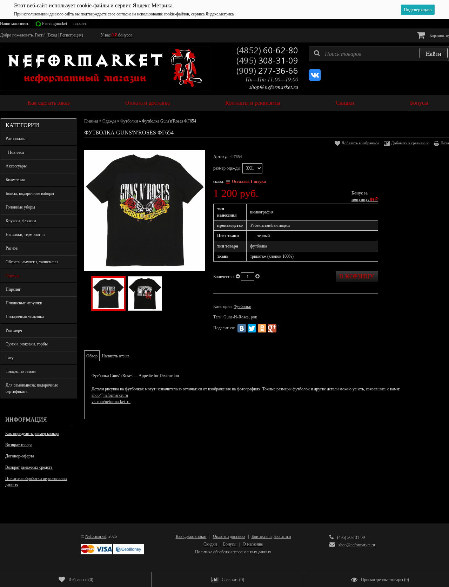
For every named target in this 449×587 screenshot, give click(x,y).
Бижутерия (15, 179)
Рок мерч (14, 330)
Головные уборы (20, 207)
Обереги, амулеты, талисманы (32, 261)
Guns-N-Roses (236, 317)
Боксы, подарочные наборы (30, 193)
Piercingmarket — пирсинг (64, 23)
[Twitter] (252, 328)
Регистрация (71, 35)
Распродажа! (17, 138)
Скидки (345, 103)
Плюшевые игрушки (24, 303)
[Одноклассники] (262, 328)
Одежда (12, 275)
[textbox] (379, 53)
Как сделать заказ (48, 103)
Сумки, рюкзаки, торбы (27, 344)
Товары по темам (21, 371)
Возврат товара (18, 444)
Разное (12, 248)
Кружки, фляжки (21, 220)
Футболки (129, 121)
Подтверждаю (418, 9)
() (80, 579)
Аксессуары (16, 166)
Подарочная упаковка (25, 316)
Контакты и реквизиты (252, 103)
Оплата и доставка (147, 103)
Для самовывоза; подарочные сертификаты (32, 388)
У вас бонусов (117, 35)
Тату (10, 357)
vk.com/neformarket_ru (111, 401)
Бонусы (419, 103)
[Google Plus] (272, 328)
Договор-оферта (19, 456)
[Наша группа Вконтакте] (315, 79)
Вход (52, 35)
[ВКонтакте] (241, 328)
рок (254, 317)
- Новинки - (16, 152)
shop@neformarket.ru (273, 86)
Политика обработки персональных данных (36, 481)
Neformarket (95, 536)
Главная (91, 121)
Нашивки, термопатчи (25, 234)
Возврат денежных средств (29, 467)
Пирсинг (13, 289)
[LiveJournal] (282, 328)
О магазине (253, 544)
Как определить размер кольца (32, 433)
